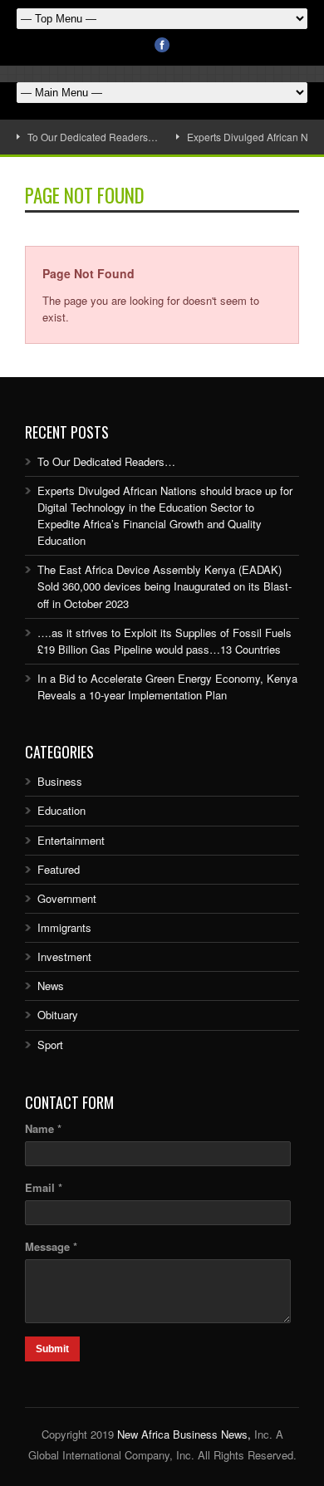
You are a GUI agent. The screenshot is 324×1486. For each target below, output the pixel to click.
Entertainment (71, 840)
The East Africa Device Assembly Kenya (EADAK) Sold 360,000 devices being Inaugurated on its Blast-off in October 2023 (164, 586)
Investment (64, 956)
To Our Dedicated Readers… (92, 137)
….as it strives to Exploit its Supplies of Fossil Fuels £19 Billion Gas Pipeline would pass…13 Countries (164, 641)
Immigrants (64, 927)
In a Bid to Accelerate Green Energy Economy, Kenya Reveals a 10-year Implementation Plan (167, 686)
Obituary (57, 1015)
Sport (50, 1044)
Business (59, 781)
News (50, 985)
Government (66, 898)
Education (61, 810)
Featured (58, 869)
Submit (52, 1349)
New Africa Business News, (184, 1434)
